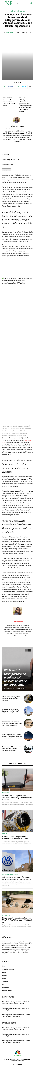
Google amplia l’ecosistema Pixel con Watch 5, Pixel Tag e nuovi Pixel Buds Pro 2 (12, 723)
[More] (30, 87)
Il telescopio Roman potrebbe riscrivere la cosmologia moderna (11, 698)
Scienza (5, 833)
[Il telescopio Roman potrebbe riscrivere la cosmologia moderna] (28, 698)
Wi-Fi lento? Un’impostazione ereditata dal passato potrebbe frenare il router (15, 677)
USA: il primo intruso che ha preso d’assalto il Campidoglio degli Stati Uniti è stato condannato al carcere (25, 105)
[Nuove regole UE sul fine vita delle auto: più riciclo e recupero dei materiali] (28, 748)
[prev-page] (26, 650)
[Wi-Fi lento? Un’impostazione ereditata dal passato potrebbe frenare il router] (17, 780)
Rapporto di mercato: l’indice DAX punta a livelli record (9, 102)
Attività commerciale (10, 874)
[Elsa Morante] (17, 120)
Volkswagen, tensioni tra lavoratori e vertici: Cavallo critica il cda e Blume (10, 711)
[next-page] (29, 650)
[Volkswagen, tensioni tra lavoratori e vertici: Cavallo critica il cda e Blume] (28, 711)
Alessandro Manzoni (9, 688)
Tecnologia (6, 792)
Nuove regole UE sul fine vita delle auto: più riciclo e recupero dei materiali (11, 748)
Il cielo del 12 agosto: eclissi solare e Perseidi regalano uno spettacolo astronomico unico (12, 736)
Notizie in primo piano (17, 11)
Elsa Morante (10, 32)
